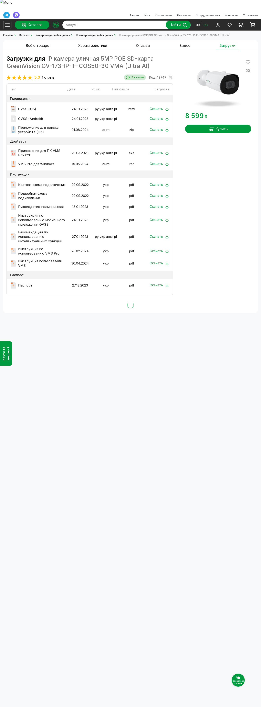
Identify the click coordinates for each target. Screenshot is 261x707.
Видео (184, 45)
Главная (8, 35)
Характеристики (92, 45)
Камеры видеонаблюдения (53, 35)
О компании (163, 15)
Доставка (184, 15)
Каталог (24, 35)
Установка (250, 15)
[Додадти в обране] (248, 62)
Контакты (231, 15)
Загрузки (227, 45)
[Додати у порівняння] (248, 70)
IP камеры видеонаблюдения (94, 35)
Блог (147, 15)
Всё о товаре (37, 45)
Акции (134, 15)
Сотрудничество (208, 15)
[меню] (7, 25)
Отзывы (143, 45)
